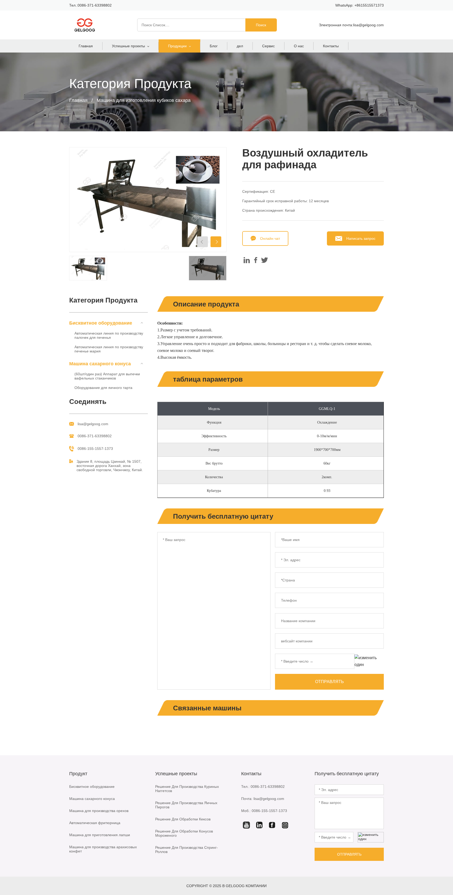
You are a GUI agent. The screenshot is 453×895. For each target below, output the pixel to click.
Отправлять (329, 681)
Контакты (331, 46)
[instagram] (285, 825)
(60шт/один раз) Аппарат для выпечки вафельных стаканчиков (107, 376)
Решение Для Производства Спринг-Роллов (186, 849)
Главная (86, 46)
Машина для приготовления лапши (99, 835)
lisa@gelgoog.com (93, 424)
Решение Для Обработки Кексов (183, 819)
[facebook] (272, 825)
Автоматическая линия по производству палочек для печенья (108, 335)
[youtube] (246, 825)
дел (240, 46)
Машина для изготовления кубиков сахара (144, 100)
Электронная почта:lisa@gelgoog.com (351, 25)
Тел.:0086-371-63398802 (90, 5)
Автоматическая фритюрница (94, 823)
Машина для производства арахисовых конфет (103, 849)
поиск (261, 25)
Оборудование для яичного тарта (103, 388)
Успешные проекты (128, 46)
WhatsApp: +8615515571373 (359, 5)
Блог (214, 46)
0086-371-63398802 (95, 436)
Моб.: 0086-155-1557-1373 (264, 811)
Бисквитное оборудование (92, 786)
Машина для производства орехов (98, 811)
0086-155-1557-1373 (95, 448)
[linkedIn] (259, 825)
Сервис (268, 46)
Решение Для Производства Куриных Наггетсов (187, 788)
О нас (299, 46)
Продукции (177, 46)
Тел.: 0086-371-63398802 (263, 786)
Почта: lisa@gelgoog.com (262, 799)
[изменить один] (369, 661)
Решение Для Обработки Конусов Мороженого (184, 833)
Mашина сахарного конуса (92, 799)
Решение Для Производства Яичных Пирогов (186, 805)
